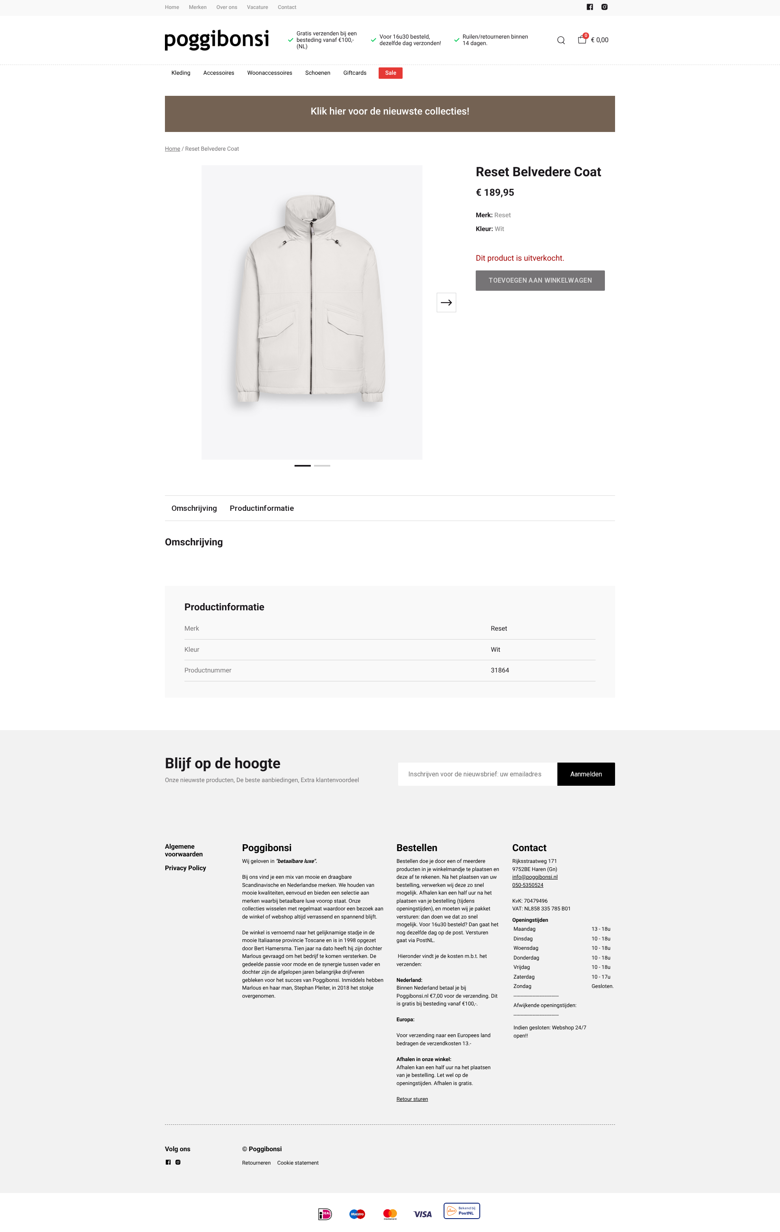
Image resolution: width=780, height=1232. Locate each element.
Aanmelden (586, 774)
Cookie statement (297, 1163)
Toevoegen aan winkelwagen (540, 280)
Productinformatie (262, 508)
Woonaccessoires (269, 73)
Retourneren (256, 1163)
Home (172, 7)
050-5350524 (528, 885)
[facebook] (590, 9)
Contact (287, 7)
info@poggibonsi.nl (535, 877)
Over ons (227, 7)
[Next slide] (446, 302)
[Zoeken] (561, 40)
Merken (198, 7)
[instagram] (604, 9)
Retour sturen (412, 1099)
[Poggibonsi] (217, 40)
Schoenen (318, 73)
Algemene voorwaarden (184, 850)
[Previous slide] (178, 302)
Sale (390, 73)
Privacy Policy (185, 868)
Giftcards (354, 73)
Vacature (257, 7)
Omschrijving (194, 508)
